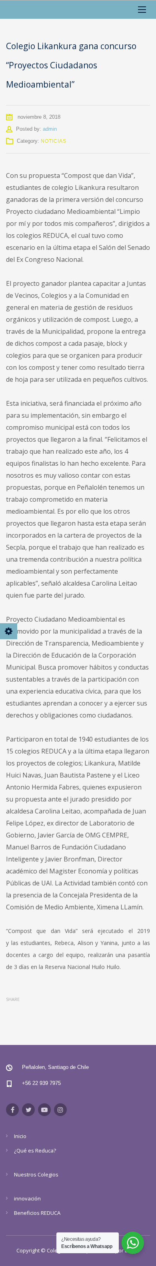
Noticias (53, 141)
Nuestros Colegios (36, 1174)
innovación (27, 1198)
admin (50, 129)
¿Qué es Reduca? (35, 1150)
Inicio (20, 1136)
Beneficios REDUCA (37, 1212)
